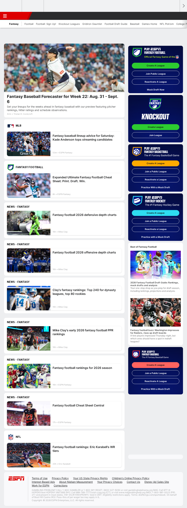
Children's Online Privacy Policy (130, 478)
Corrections (60, 485)
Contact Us (133, 481)
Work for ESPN (40, 485)
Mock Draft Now (155, 89)
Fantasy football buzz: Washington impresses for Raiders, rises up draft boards (154, 331)
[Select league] (11, 6)
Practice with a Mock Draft (155, 237)
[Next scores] (183, 6)
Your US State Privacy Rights (90, 478)
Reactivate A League (156, 81)
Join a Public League (156, 171)
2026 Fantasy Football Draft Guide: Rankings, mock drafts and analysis (154, 284)
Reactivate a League (156, 179)
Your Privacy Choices (109, 481)
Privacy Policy (60, 478)
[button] (175, 16)
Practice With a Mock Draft (155, 187)
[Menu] (5, 16)
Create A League (156, 65)
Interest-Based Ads (43, 481)
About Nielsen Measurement (76, 481)
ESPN (19, 16)
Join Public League (156, 73)
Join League (155, 135)
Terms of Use (39, 478)
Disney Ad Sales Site (156, 481)
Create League (155, 127)
